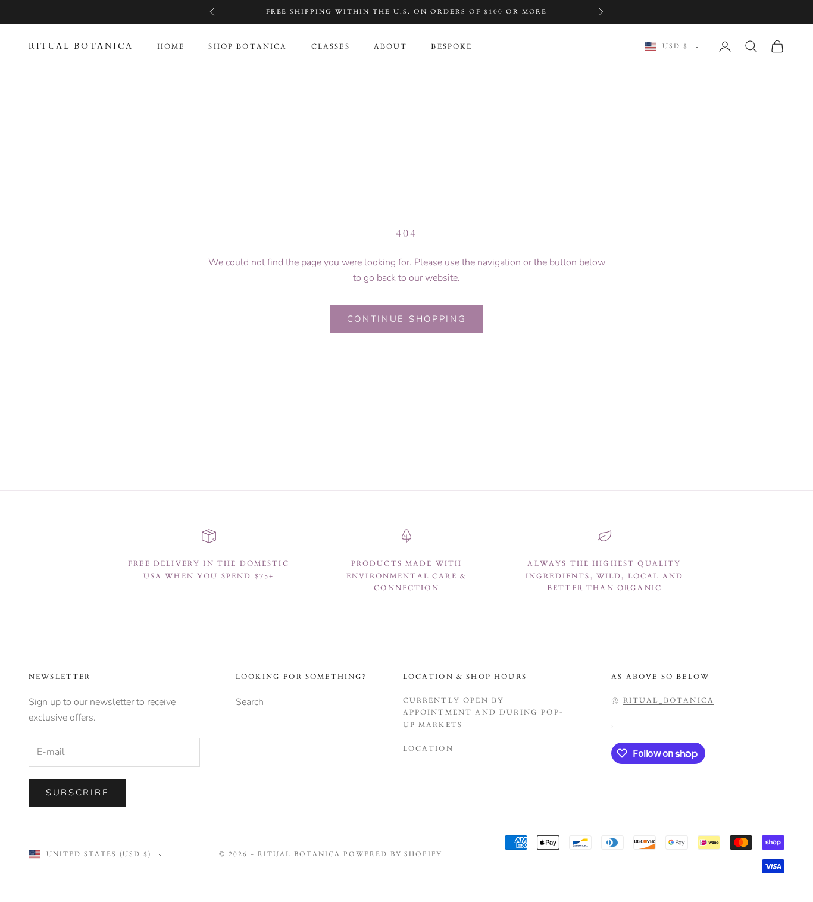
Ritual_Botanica (668, 700)
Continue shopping (407, 319)
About (391, 46)
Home (171, 46)
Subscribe (77, 792)
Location (428, 748)
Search (250, 702)
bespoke (451, 46)
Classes (330, 46)
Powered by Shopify (393, 854)
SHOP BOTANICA (247, 46)
